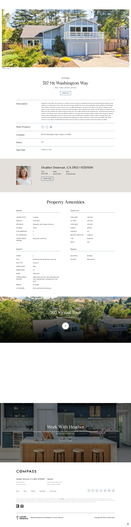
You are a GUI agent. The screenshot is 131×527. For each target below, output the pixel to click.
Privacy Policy (111, 517)
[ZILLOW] (113, 490)
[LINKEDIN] (96, 490)
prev (7, 63)
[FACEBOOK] (88, 490)
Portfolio (33, 491)
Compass (62, 498)
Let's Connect (53, 491)
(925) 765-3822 (57, 173)
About (25, 491)
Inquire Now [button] (65, 93)
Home (17, 491)
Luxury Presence (58, 517)
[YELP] (100, 490)
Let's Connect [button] (66, 439)
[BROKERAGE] (105, 490)
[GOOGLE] (109, 490)
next (11, 63)
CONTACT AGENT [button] (47, 178)
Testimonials (42, 491)
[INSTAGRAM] (92, 490)
